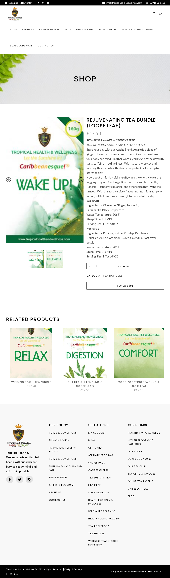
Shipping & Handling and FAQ (65, 468)
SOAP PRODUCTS (99, 492)
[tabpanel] (45, 180)
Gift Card (95, 447)
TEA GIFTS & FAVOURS (142, 473)
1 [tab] (42, 247)
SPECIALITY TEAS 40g (101, 511)
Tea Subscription (100, 477)
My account (97, 432)
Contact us (57, 500)
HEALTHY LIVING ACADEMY (104, 518)
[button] (77, 122)
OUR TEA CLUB (137, 466)
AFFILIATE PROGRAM (61, 485)
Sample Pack (96, 462)
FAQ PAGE (94, 485)
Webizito (14, 574)
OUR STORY (135, 451)
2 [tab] (47, 247)
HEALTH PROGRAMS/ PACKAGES (101, 501)
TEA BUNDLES (112, 275)
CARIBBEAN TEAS (98, 470)
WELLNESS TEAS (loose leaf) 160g (103, 542)
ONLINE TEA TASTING (141, 481)
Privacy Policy (59, 440)
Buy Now (123, 266)
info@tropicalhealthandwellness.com (128, 571)
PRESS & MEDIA (58, 477)
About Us (55, 492)
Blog (91, 440)
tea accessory (98, 526)
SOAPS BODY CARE (139, 459)
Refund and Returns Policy (62, 449)
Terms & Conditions (63, 432)
